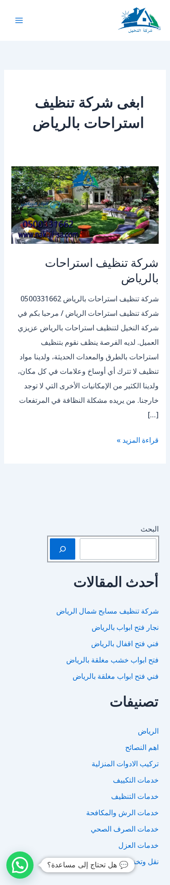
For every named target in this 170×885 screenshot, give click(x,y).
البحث (150, 529)
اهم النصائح (142, 747)
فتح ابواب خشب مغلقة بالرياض (112, 660)
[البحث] (62, 548)
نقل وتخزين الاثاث (132, 861)
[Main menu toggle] (19, 20)
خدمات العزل (138, 845)
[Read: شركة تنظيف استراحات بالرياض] (85, 204)
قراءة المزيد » (138, 441)
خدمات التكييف (136, 780)
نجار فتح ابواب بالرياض (125, 627)
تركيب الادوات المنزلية (125, 764)
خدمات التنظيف (135, 796)
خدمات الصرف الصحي (125, 829)
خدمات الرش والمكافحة (122, 812)
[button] (20, 865)
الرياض (148, 731)
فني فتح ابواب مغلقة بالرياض (116, 676)
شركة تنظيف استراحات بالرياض (102, 269)
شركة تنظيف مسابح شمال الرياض (107, 611)
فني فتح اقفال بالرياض (125, 643)
